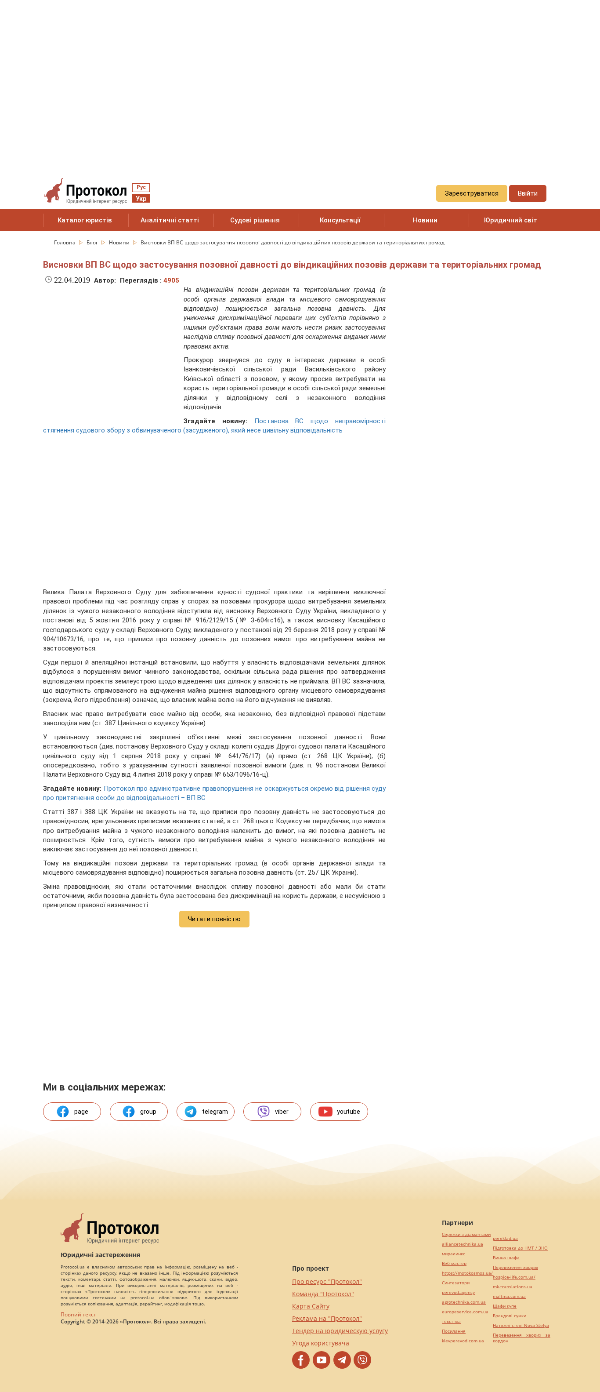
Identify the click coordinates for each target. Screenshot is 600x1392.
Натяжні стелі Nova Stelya (521, 1325)
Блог (93, 242)
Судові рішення (255, 220)
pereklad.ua (505, 1238)
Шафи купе (505, 1306)
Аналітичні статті (170, 220)
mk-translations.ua (512, 1287)
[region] (300, 79)
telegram (215, 1111)
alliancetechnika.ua (462, 1244)
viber (282, 1111)
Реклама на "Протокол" (327, 1318)
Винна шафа (506, 1258)
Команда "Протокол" (323, 1294)
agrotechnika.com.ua (464, 1302)
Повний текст (78, 1314)
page (81, 1111)
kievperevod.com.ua (463, 1341)
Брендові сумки (509, 1316)
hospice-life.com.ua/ (514, 1277)
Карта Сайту (310, 1306)
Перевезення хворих (515, 1267)
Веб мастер (454, 1263)
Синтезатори (456, 1283)
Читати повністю (214, 919)
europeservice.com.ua (465, 1312)
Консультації (340, 220)
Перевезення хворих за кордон (521, 1338)
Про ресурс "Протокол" (327, 1281)
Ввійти (528, 193)
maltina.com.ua (509, 1296)
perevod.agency (458, 1292)
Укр (141, 198)
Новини (425, 220)
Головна (65, 242)
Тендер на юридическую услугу (340, 1331)
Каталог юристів (85, 220)
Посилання (454, 1331)
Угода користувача (320, 1343)
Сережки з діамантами (466, 1234)
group (148, 1111)
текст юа (451, 1321)
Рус (141, 187)
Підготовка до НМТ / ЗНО (520, 1248)
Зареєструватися (472, 193)
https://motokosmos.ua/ (467, 1273)
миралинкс (453, 1254)
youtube (348, 1111)
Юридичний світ (510, 220)
